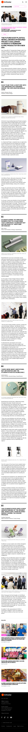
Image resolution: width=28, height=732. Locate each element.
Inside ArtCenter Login (7, 722)
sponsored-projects (11, 27)
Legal (14, 726)
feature (3, 27)
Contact (3, 726)
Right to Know (20, 726)
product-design (22, 27)
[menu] (26, 2)
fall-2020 (12, 28)
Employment (9, 726)
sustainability (6, 28)
